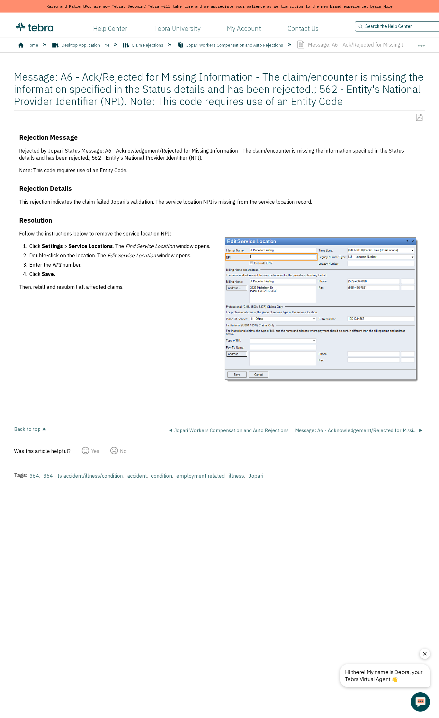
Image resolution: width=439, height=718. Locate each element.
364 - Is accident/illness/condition (83, 476)
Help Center (110, 28)
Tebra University (177, 28)
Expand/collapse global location (421, 43)
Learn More (381, 6)
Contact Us (303, 28)
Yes (95, 451)
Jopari (255, 476)
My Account (244, 28)
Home (32, 45)
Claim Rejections (147, 45)
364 (34, 476)
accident (137, 476)
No (123, 451)
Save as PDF (419, 117)
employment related (200, 476)
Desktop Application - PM (85, 45)
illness (236, 476)
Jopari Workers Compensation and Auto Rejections (234, 45)
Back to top (27, 429)
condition (161, 476)
